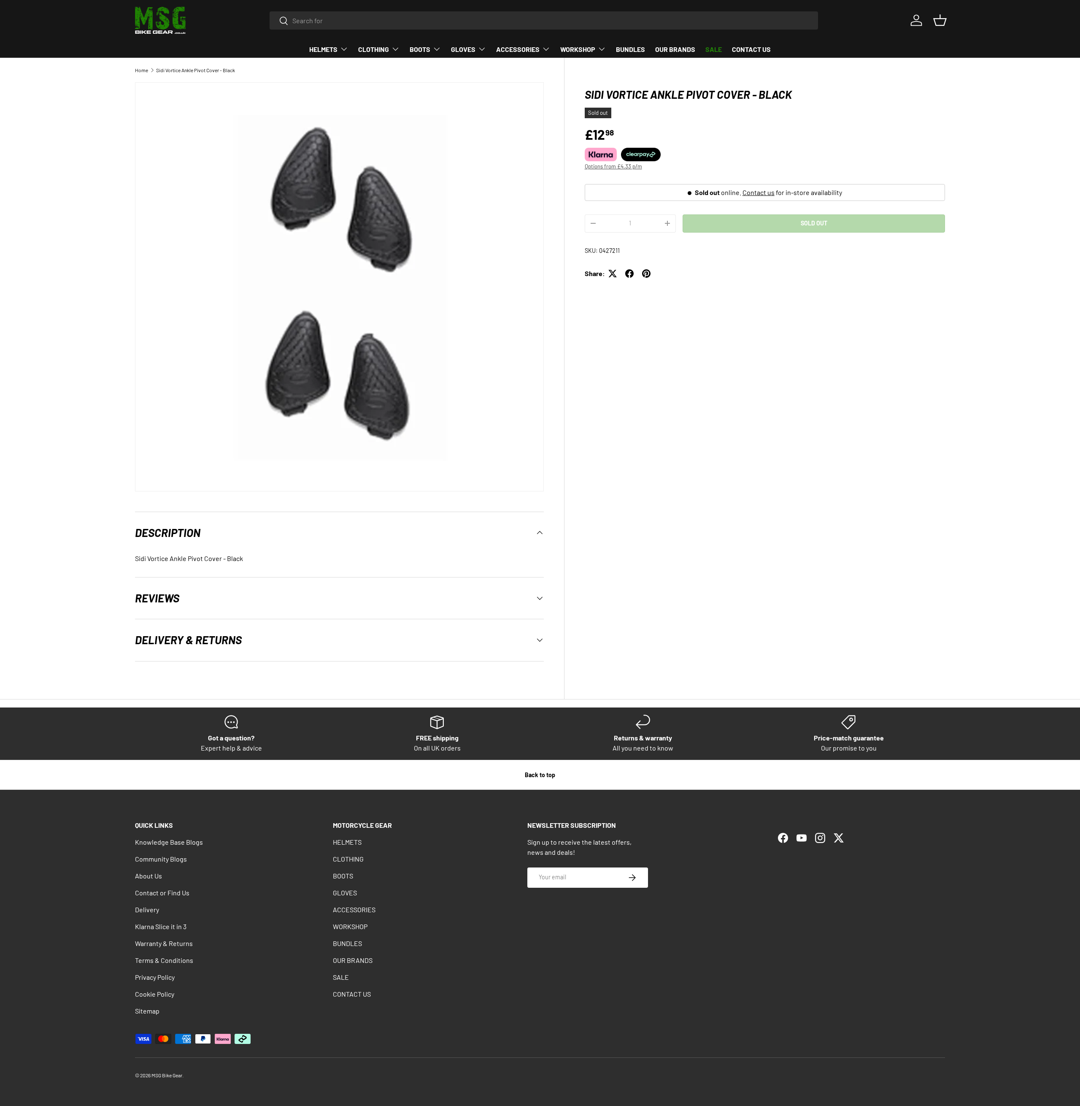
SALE (713, 49)
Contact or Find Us (162, 893)
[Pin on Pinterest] (646, 273)
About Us (148, 876)
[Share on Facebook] (629, 273)
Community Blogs (161, 859)
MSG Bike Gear (166, 1075)
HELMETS (323, 49)
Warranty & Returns (164, 943)
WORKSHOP (577, 49)
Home (141, 70)
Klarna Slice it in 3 (160, 926)
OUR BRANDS (675, 49)
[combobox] (544, 20)
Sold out (814, 223)
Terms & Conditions (164, 960)
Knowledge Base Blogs (169, 842)
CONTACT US (751, 49)
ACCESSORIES (518, 49)
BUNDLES (630, 49)
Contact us (758, 192)
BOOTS (420, 49)
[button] (940, 20)
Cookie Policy (154, 994)
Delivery (147, 909)
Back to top (540, 774)
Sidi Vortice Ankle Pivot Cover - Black (195, 70)
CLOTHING (373, 49)
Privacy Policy (155, 977)
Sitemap (147, 1011)
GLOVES (463, 49)
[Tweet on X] (612, 273)
